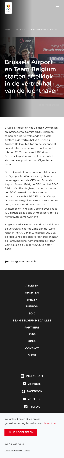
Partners (32, 327)
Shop (32, 355)
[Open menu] (57, 8)
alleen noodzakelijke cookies (17, 450)
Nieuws (32, 306)
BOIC (32, 313)
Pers (32, 341)
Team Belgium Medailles (32, 320)
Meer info (50, 423)
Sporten (32, 292)
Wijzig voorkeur (14, 444)
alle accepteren (20, 432)
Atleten (31, 285)
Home (7, 30)
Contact (32, 348)
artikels (20, 30)
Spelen (32, 299)
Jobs (32, 334)
